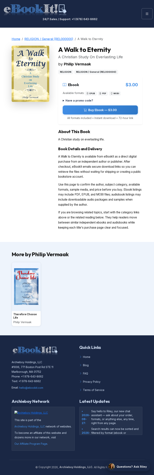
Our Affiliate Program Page (30, 443)
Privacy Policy (91, 381)
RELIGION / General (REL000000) (48, 39)
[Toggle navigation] (147, 13)
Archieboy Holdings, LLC (29, 426)
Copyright (44, 467)
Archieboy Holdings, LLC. (76, 467)
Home (16, 39)
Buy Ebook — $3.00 (102, 110)
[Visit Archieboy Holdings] (32, 414)
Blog (86, 365)
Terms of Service (93, 390)
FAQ (85, 373)
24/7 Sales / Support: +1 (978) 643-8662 (70, 19)
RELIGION (65, 71)
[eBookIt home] (35, 9)
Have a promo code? (79, 100)
